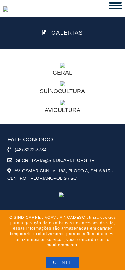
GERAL (62, 72)
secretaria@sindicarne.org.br (53, 160)
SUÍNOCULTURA (62, 91)
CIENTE (62, 262)
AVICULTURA (62, 110)
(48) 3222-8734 (28, 149)
